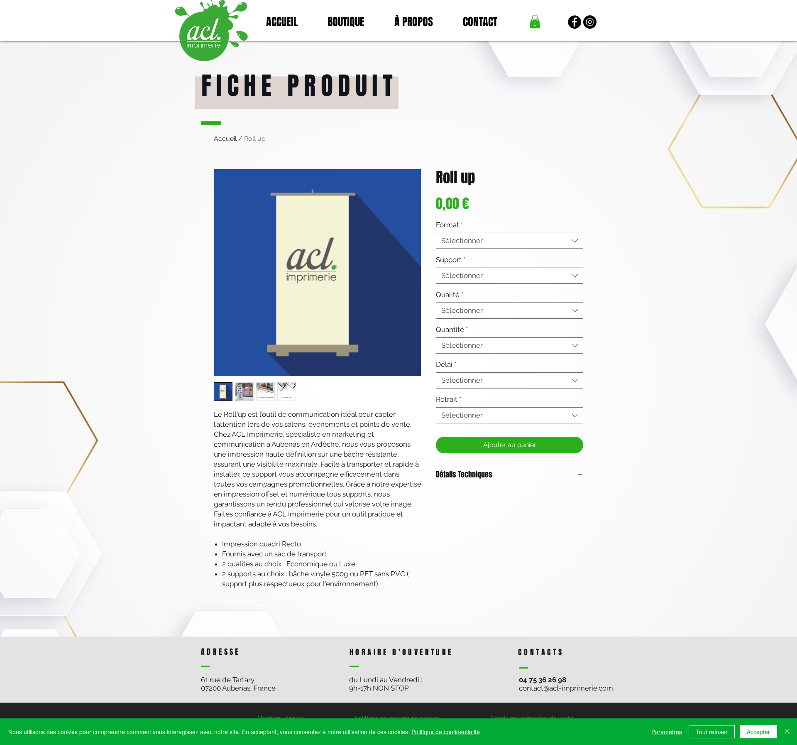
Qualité (449, 294)
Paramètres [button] (666, 732)
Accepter (758, 732)
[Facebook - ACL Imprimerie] (574, 22)
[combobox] (509, 241)
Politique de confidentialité (445, 732)
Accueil (225, 139)
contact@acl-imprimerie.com (566, 688)
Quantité (452, 329)
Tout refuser (712, 732)
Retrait (448, 399)
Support (450, 260)
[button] (534, 21)
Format (449, 225)
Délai (446, 364)
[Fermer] (787, 731)
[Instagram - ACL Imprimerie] (590, 22)
